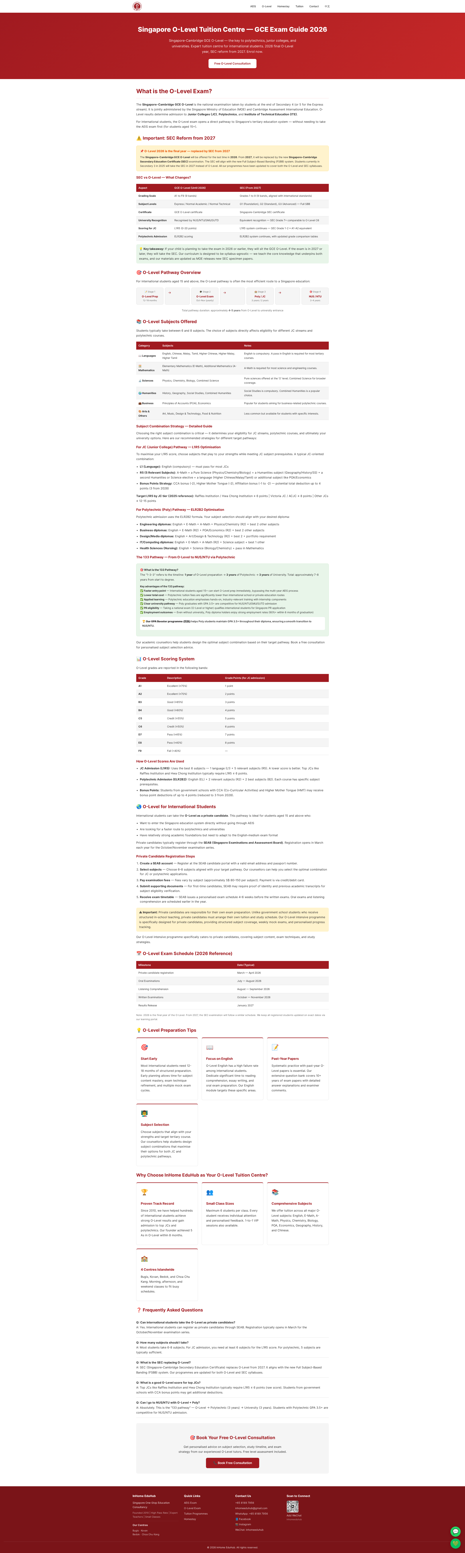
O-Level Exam (192, 1508)
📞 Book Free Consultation (232, 1463)
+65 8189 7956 (244, 1502)
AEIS (253, 6)
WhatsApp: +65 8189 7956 (251, 1513)
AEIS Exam (190, 1502)
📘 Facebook (243, 1519)
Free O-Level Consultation (232, 63)
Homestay (283, 6)
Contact (314, 6)
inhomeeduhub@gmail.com (251, 1508)
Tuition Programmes (196, 1513)
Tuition (299, 6)
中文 (327, 6)
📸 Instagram (243, 1524)
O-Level (266, 6)
